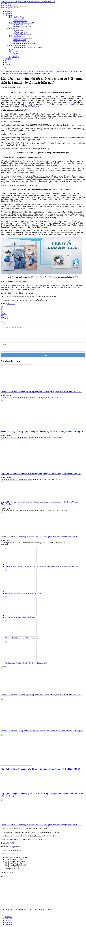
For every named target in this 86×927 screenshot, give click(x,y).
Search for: (4, 7)
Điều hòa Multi (14, 28)
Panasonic (16, 53)
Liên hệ (7, 64)
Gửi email (8, 924)
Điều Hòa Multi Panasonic (22, 34)
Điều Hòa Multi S (19, 30)
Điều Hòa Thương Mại (17, 36)
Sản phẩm (8, 15)
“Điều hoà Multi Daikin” (31, 106)
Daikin (15, 55)
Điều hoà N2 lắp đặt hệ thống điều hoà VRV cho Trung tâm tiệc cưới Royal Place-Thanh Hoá (41, 537)
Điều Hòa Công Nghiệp (17, 45)
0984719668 (5, 4)
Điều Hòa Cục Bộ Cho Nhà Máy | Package (27, 47)
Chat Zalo (8, 919)
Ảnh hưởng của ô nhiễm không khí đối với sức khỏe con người (26, 663)
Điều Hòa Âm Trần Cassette (22, 38)
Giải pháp (8, 59)
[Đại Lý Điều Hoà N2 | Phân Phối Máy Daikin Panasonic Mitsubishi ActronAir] (28, 2)
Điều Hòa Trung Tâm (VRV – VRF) (21, 23)
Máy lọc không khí (15, 51)
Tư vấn (7, 60)
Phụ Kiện (12, 49)
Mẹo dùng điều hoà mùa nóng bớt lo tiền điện (20, 617)
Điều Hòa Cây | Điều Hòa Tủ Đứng (25, 43)
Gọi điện (8, 920)
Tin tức (7, 62)
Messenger (8, 922)
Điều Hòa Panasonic (20, 21)
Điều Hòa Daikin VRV (21, 24)
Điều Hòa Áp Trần (19, 40)
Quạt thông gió (14, 57)
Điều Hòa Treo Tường (16, 17)
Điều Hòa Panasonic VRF (22, 26)
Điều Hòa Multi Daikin (21, 32)
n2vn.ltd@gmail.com (8, 5)
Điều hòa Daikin (18, 19)
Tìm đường (8, 917)
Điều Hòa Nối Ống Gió (21, 42)
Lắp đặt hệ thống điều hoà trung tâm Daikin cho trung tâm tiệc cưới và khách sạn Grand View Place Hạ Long (41, 566)
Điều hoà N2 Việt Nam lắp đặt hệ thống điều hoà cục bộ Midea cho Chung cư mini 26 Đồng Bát (42, 431)
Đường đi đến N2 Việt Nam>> (11, 850)
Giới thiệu (8, 13)
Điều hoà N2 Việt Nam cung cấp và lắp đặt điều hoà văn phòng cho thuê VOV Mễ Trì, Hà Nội (41, 392)
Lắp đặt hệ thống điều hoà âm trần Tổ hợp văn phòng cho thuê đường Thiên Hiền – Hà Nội (41, 473)
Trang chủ (8, 11)
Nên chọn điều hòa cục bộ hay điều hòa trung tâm (21, 638)
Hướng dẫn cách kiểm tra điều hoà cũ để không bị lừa (23, 593)
